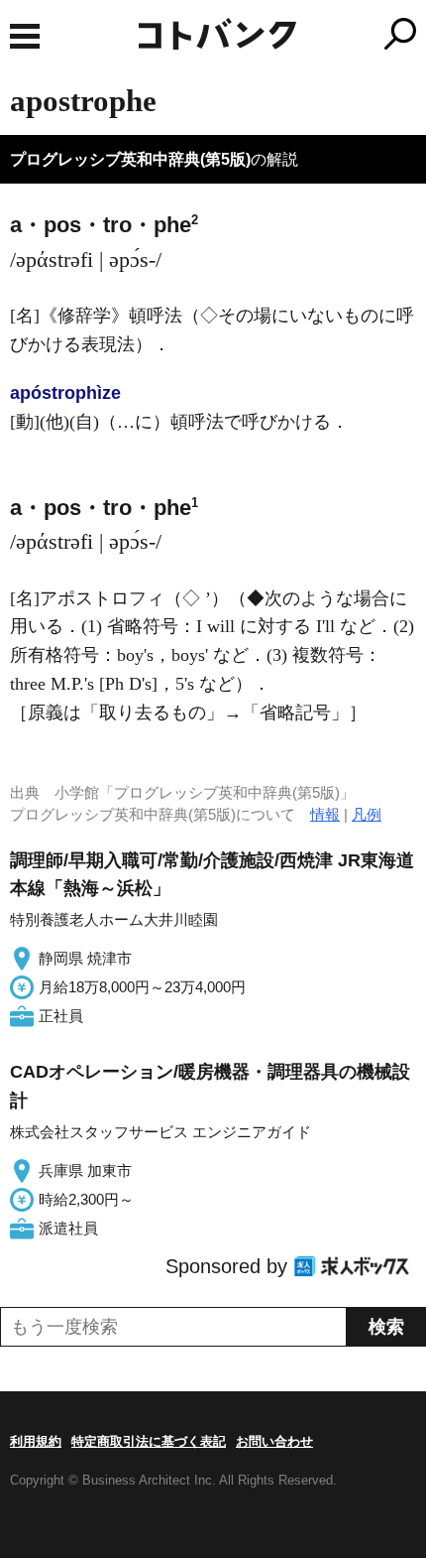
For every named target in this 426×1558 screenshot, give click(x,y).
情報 (325, 814)
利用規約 (35, 1441)
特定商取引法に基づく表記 (148, 1441)
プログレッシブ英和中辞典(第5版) (130, 159)
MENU (25, 36)
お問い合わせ (274, 1441)
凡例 (366, 814)
